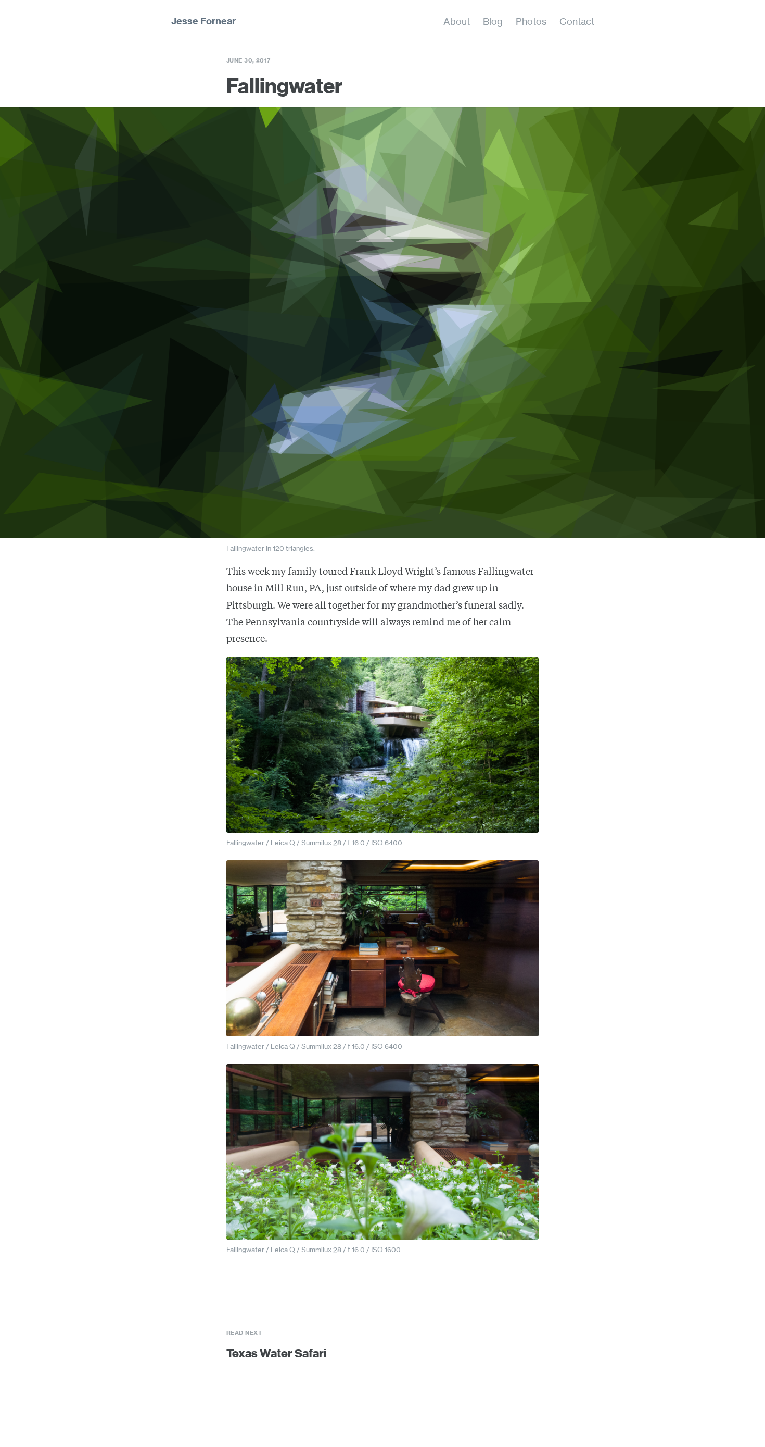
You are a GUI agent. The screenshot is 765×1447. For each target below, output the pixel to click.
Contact (576, 21)
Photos (531, 21)
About (456, 21)
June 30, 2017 (248, 60)
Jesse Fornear (203, 21)
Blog (493, 21)
